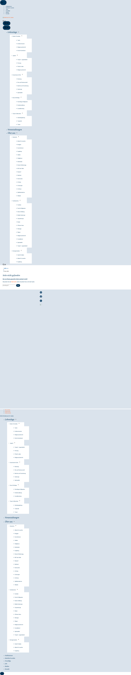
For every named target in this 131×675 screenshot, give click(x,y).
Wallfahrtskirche (21, 192)
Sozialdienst (20, 239)
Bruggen (19, 144)
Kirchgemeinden (16, 251)
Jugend (14, 55)
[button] (5, 265)
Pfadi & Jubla (20, 66)
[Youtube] (41, 304)
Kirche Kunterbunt (21, 50)
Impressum (7, 411)
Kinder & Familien (16, 36)
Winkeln (19, 195)
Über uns (11, 133)
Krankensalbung (21, 105)
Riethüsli (19, 175)
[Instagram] (41, 293)
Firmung (19, 63)
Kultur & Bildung (20, 211)
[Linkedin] (41, 301)
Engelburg (19, 151)
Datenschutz (8, 413)
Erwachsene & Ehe (17, 75)
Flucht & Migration (21, 208)
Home (7, 268)
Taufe (18, 40)
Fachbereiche (16, 200)
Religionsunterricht (21, 47)
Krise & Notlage (16, 97)
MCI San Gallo (20, 168)
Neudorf (19, 172)
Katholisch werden (10, 7)
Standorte (15, 137)
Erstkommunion (21, 43)
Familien (19, 205)
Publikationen (9, 6)
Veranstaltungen (15, 129)
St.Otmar (19, 189)
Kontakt (7, 13)
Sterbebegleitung (21, 117)
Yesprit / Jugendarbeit (22, 59)
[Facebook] (41, 297)
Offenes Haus (20, 225)
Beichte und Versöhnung (22, 85)
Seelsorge (19, 89)
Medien (7, 12)
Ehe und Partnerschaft (22, 82)
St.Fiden (19, 182)
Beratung (19, 79)
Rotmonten (20, 178)
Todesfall (19, 121)
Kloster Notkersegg (21, 165)
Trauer (18, 124)
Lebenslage (12, 32)
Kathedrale (19, 161)
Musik (18, 222)
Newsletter (7, 410)
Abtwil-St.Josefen (21, 141)
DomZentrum (20, 148)
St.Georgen (19, 185)
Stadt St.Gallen (20, 255)
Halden (19, 154)
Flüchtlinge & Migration (22, 101)
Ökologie (19, 228)
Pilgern (18, 232)
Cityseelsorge (20, 218)
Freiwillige (8, 10)
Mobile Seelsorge (21, 215)
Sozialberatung (20, 108)
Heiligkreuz (19, 158)
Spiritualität (19, 92)
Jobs (7, 9)
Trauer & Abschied (17, 113)
